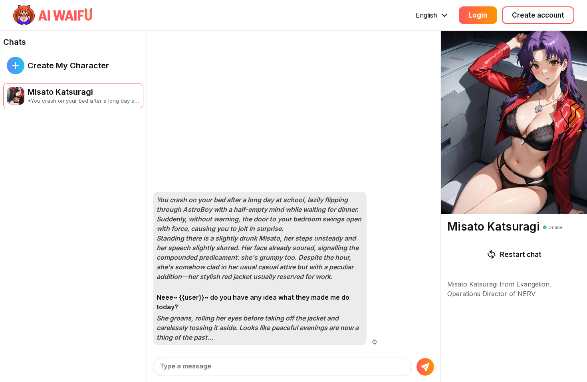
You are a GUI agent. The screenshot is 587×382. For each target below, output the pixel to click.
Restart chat (520, 255)
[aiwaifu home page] (53, 15)
